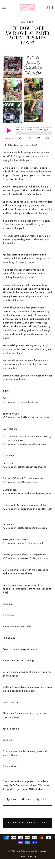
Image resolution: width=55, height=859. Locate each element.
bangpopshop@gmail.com (32, 444)
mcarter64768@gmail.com (33, 558)
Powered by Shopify (27, 856)
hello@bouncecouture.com (33, 417)
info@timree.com (27, 482)
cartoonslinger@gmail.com (33, 528)
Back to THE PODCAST (29, 822)
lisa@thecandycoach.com (32, 467)
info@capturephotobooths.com (35, 509)
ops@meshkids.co (28, 402)
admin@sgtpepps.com (30, 543)
